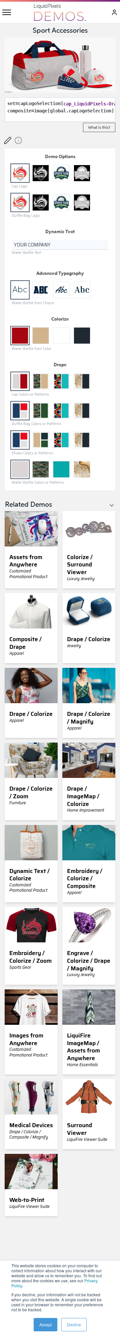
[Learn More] (18, 140)
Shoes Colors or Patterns (32, 453)
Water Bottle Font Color (31, 349)
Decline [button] (74, 1324)
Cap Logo (19, 186)
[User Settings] (114, 12)
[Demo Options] (8, 140)
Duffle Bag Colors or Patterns (36, 424)
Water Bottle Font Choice (33, 303)
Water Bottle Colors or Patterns (38, 482)
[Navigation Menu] (6, 12)
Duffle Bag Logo (26, 215)
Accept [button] (45, 1324)
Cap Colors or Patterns (30, 394)
